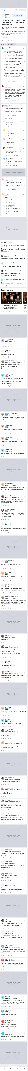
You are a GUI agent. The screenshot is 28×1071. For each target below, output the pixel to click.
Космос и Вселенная (14, 779)
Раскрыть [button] (6, 78)
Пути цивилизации (14, 415)
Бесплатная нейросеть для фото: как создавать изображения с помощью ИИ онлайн (13, 285)
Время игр (11, 1012)
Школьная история (14, 709)
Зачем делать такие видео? (11, 266)
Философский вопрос (15, 362)
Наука (8, 17)
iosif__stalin (6, 270)
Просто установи (17, 262)
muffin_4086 (6, 279)
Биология (11, 574)
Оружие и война (12, 875)
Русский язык (12, 647)
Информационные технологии (17, 279)
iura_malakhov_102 (8, 262)
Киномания (12, 863)
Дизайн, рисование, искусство (20, 245)
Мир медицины (13, 270)
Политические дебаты (15, 562)
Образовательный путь (15, 743)
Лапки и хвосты (13, 998)
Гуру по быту (12, 637)
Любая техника (13, 511)
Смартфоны (12, 341)
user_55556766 (7, 255)
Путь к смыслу (13, 485)
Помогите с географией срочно (13, 259)
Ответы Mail (12, 885)
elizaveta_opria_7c (8, 245)
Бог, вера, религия (14, 721)
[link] (11, 302)
